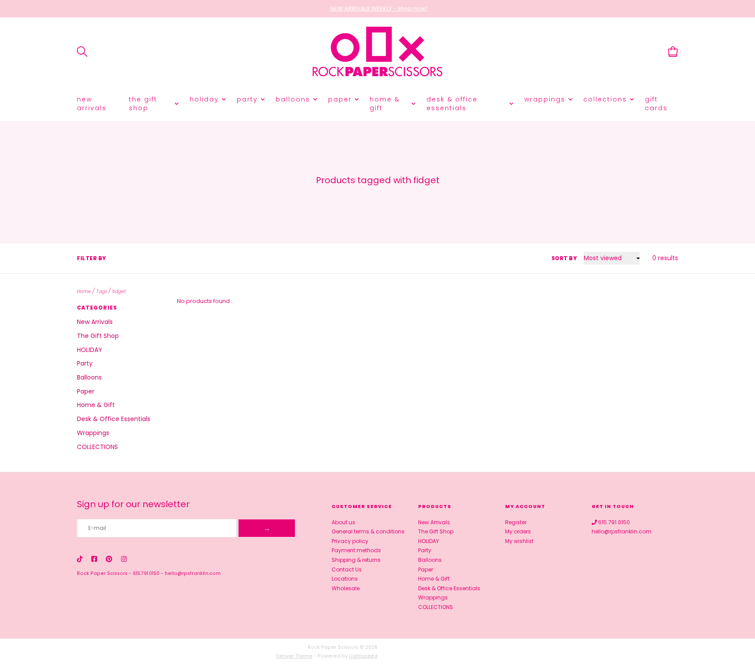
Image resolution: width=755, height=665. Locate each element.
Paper (340, 99)
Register (515, 522)
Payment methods (356, 550)
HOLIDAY (204, 99)
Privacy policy (350, 541)
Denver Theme (294, 656)
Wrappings (544, 99)
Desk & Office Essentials (452, 103)
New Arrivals (92, 103)
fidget (119, 291)
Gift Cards (656, 103)
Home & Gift (385, 103)
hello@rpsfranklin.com (193, 573)
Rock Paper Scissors (102, 573)
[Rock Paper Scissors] (377, 51)
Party (247, 99)
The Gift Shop (143, 103)
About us (343, 522)
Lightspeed (363, 656)
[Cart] (673, 51)
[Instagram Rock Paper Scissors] (124, 559)
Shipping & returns (356, 560)
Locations (345, 578)
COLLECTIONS (605, 99)
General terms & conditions (368, 531)
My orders (518, 531)
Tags (101, 291)
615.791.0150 (146, 573)
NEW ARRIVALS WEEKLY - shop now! (378, 8)
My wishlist (519, 541)
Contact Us (347, 569)
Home (84, 291)
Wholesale (346, 588)
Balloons (293, 99)
